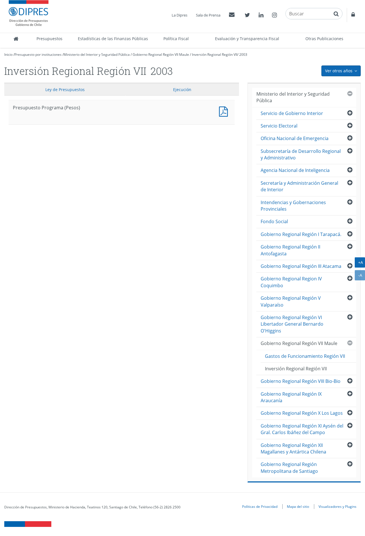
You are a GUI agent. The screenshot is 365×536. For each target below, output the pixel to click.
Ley (65, 89)
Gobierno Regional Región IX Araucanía (291, 397)
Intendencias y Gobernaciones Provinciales (293, 205)
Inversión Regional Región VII (214, 54)
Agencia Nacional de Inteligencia (295, 170)
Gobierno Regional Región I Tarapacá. (301, 234)
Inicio (8, 54)
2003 (243, 54)
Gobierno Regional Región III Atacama (301, 266)
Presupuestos (49, 38)
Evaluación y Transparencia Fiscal (247, 38)
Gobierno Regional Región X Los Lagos (302, 413)
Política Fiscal (176, 38)
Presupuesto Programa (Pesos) (224, 110)
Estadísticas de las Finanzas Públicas (113, 38)
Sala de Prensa (208, 15)
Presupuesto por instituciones (38, 54)
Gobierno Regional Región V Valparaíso (291, 301)
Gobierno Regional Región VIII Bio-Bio (300, 381)
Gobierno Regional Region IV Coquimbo (291, 282)
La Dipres (179, 15)
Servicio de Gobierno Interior (292, 113)
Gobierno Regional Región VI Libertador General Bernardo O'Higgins (292, 324)
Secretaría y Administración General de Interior (299, 186)
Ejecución (182, 89)
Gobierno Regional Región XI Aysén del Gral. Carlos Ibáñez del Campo (302, 429)
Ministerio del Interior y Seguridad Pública (97, 54)
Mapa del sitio (298, 506)
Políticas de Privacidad (259, 506)
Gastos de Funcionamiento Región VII (305, 356)
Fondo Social (274, 221)
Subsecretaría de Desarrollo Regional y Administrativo (301, 154)
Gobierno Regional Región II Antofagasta (290, 250)
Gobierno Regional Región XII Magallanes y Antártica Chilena (293, 448)
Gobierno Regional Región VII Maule (161, 54)
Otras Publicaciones (324, 38)
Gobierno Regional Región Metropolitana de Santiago (289, 467)
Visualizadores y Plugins (337, 506)
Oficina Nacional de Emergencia (294, 138)
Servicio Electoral (279, 126)
